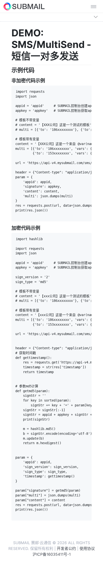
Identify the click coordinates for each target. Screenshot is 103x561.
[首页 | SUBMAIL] (24, 6)
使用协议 (87, 548)
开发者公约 (66, 548)
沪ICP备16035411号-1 (52, 554)
